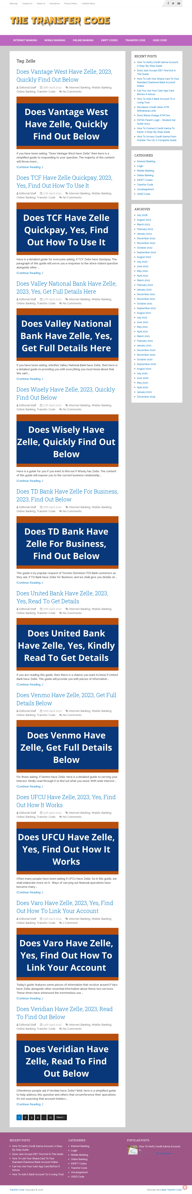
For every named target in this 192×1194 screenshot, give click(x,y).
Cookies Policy (88, 3)
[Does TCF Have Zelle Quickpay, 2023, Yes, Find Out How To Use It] (67, 228)
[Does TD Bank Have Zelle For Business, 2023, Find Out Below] (67, 542)
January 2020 (144, 392)
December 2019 (146, 396)
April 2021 (142, 331)
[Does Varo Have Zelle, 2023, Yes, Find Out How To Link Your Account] (67, 954)
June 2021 (142, 322)
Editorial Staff (27, 87)
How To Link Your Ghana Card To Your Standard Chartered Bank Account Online (158, 82)
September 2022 (146, 252)
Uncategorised (145, 189)
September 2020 (146, 364)
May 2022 (142, 271)
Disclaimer (55, 3)
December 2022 (146, 238)
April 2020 (142, 387)
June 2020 (142, 378)
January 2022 (144, 289)
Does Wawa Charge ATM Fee (153, 115)
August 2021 (144, 312)
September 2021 (146, 308)
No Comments (72, 91)
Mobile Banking (55, 40)
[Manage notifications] (185, 1187)
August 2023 (144, 219)
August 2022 (144, 257)
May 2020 (142, 382)
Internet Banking (25, 40)
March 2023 (143, 224)
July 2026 (142, 215)
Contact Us (27, 3)
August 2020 (144, 368)
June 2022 (142, 266)
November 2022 (146, 243)
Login (140, 166)
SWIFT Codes (109, 40)
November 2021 (146, 299)
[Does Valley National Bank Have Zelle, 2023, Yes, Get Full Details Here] (67, 334)
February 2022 (145, 285)
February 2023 (145, 229)
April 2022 (142, 275)
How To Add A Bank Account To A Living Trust (38, 1174)
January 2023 (144, 233)
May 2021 (142, 326)
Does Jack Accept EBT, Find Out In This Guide (37, 1154)
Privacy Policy (70, 3)
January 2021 (144, 345)
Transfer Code (135, 40)
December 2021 (146, 294)
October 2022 (144, 247)
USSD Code (160, 40)
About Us (41, 3)
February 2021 (145, 340)
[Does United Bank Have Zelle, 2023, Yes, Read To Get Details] (67, 644)
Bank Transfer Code (172, 1190)
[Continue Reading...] (29, 167)
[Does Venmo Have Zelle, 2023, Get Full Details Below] (67, 746)
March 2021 (143, 336)
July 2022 (142, 261)
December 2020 (146, 350)
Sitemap (14, 3)
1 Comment (70, 922)
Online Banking (83, 40)
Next (59, 1117)
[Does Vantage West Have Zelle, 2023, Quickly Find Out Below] (67, 123)
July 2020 (142, 373)
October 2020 (145, 359)
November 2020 (146, 354)
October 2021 (144, 303)
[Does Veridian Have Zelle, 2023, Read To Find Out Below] (67, 1060)
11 (50, 1117)
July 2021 (142, 317)
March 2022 (143, 280)
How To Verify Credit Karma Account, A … (160, 1148)
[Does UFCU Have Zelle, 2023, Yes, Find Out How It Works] (67, 848)
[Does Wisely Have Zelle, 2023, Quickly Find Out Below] (67, 440)
